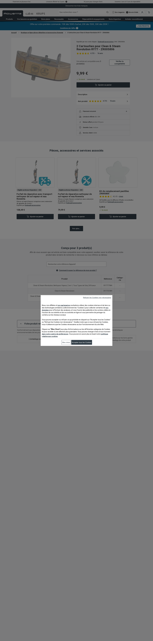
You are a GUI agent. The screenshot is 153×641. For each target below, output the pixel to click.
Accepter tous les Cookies (81, 342)
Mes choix (66, 342)
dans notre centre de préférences (55, 334)
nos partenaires (64, 305)
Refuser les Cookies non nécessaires (97, 297)
